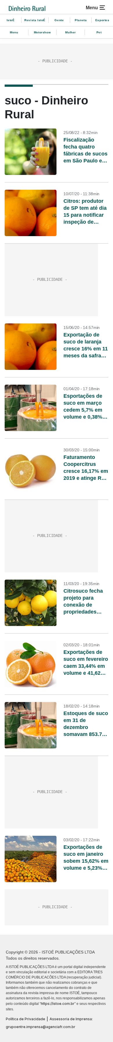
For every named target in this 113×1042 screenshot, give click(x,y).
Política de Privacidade (25, 1019)
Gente (59, 20)
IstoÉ (11, 20)
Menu (14, 32)
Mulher (70, 32)
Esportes (102, 20)
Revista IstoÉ (34, 20)
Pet (99, 32)
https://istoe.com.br (57, 1003)
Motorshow (42, 32)
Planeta (81, 20)
